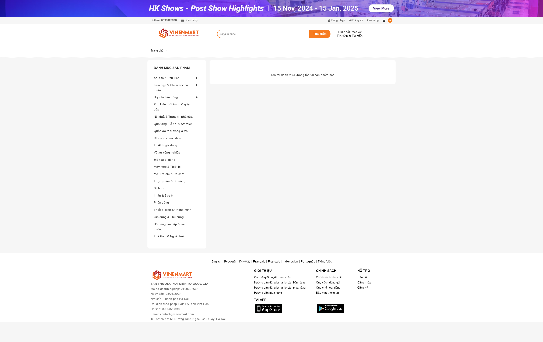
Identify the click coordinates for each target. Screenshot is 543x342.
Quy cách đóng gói (328, 282)
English (216, 261)
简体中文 (244, 261)
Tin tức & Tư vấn (350, 36)
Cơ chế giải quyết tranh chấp (272, 277)
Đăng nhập (364, 282)
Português (308, 261)
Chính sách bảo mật (329, 277)
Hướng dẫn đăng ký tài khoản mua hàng (280, 287)
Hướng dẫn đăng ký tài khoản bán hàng (279, 282)
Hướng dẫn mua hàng (268, 292)
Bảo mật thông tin (327, 292)
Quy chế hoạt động (328, 287)
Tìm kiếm (319, 33)
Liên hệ (362, 277)
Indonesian (290, 261)
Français (259, 261)
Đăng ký (362, 287)
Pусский (230, 261)
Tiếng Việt (325, 261)
